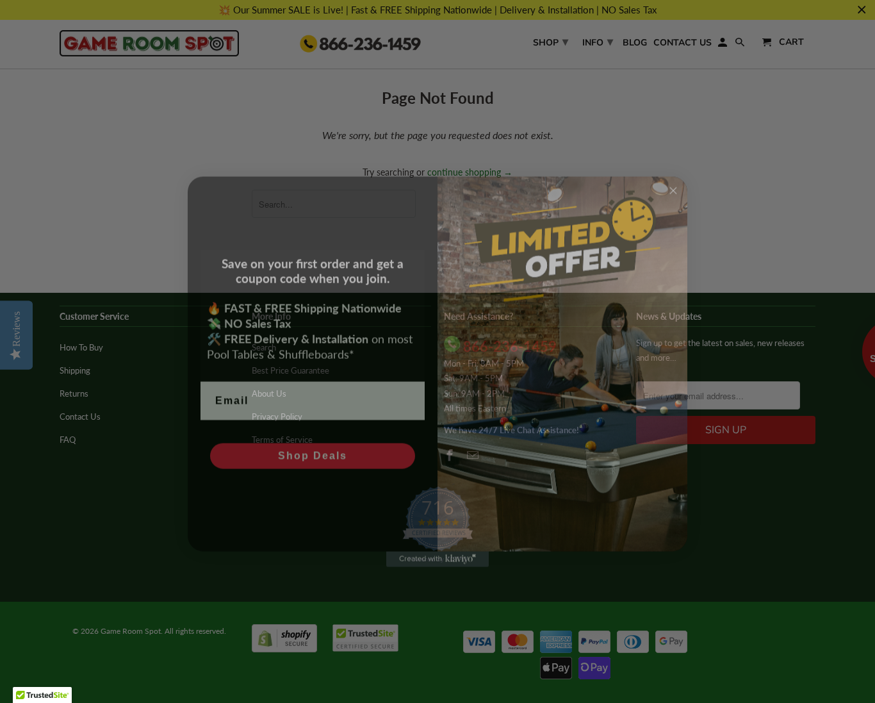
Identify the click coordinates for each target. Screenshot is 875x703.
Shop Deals (312, 435)
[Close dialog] (673, 170)
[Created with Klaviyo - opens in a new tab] (437, 539)
